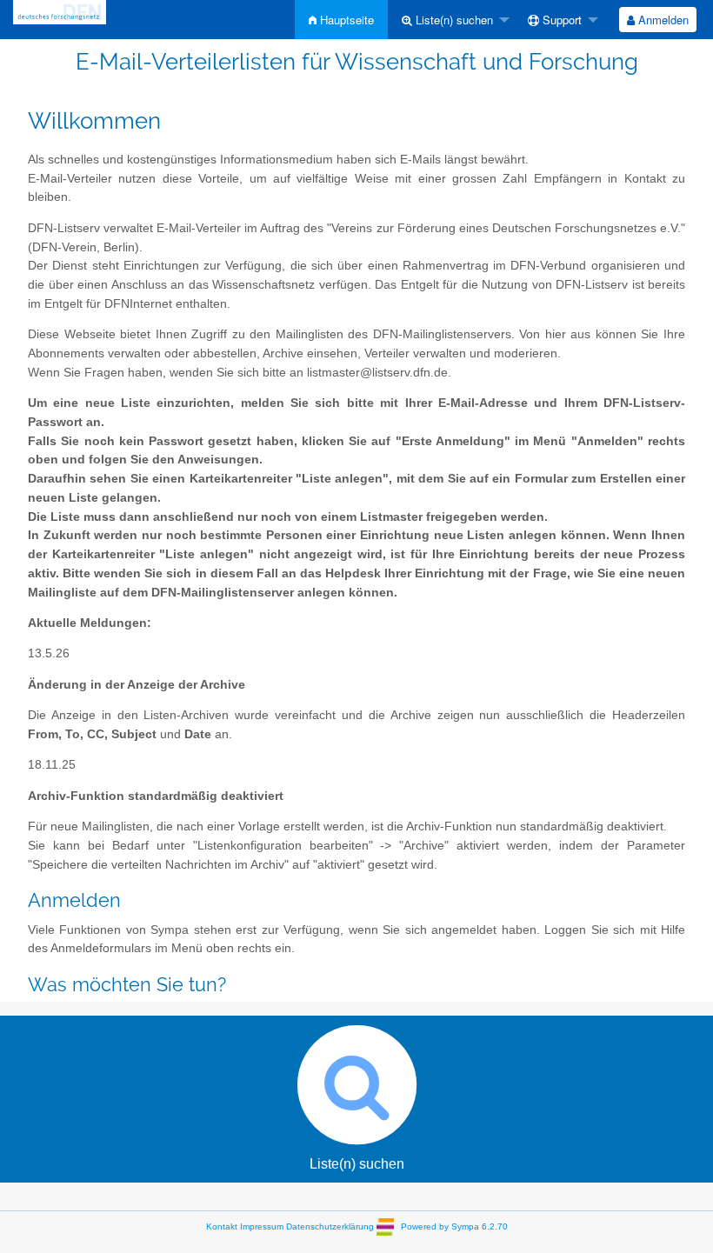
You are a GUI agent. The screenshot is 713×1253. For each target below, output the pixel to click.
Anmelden (662, 19)
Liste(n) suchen (452, 19)
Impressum (261, 1226)
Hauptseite (345, 19)
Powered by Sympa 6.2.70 (454, 1226)
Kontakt (221, 1226)
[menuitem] (341, 19)
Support (560, 19)
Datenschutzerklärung (330, 1226)
